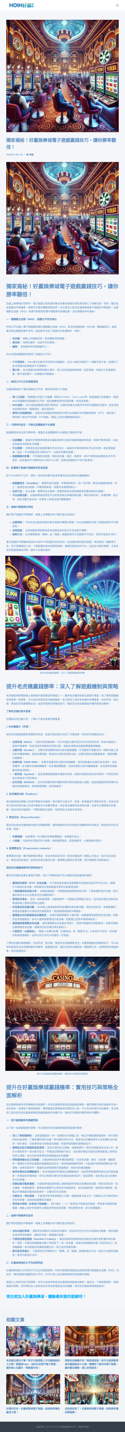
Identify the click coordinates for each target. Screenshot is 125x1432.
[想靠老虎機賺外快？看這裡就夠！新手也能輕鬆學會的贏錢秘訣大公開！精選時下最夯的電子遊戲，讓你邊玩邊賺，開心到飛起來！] (92, 1341)
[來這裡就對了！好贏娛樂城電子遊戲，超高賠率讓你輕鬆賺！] (92, 1389)
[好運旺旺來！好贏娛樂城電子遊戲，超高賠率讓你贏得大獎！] (33, 1389)
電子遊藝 (30, 154)
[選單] (117, 5)
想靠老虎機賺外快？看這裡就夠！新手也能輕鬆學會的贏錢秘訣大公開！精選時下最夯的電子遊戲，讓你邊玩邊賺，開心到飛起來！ (91, 1364)
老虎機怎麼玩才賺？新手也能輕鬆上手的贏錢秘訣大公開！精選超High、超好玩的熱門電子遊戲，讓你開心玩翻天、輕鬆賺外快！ (33, 1364)
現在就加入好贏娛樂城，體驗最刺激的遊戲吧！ (46, 1296)
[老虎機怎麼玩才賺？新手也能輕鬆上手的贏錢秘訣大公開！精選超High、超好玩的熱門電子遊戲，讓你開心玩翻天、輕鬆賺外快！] (33, 1341)
